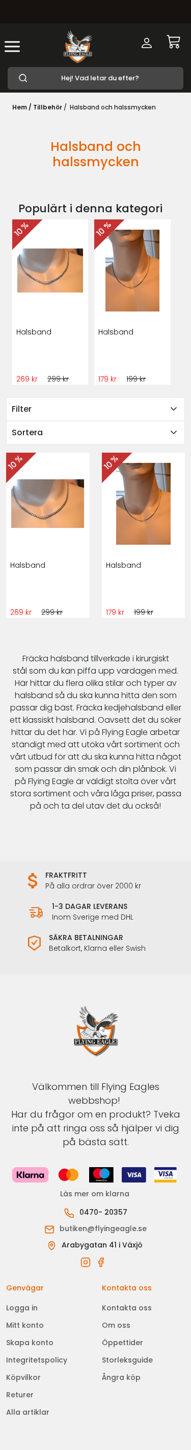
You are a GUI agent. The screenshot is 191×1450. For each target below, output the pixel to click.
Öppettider (122, 1342)
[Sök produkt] (95, 78)
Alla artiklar (27, 1412)
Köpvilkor (23, 1377)
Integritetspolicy (36, 1360)
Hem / (22, 107)
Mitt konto (25, 1325)
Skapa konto (29, 1342)
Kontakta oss (127, 1308)
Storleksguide (127, 1360)
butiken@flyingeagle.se (103, 1228)
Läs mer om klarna (95, 1194)
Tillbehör (47, 107)
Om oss (116, 1325)
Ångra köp (121, 1377)
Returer (20, 1395)
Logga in (22, 1308)
